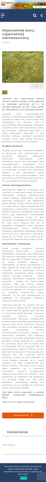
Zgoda (23, 478)
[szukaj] (34, 15)
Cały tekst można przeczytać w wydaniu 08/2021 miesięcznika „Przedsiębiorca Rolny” (23, 395)
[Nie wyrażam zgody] (43, 472)
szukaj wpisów (30, 14)
